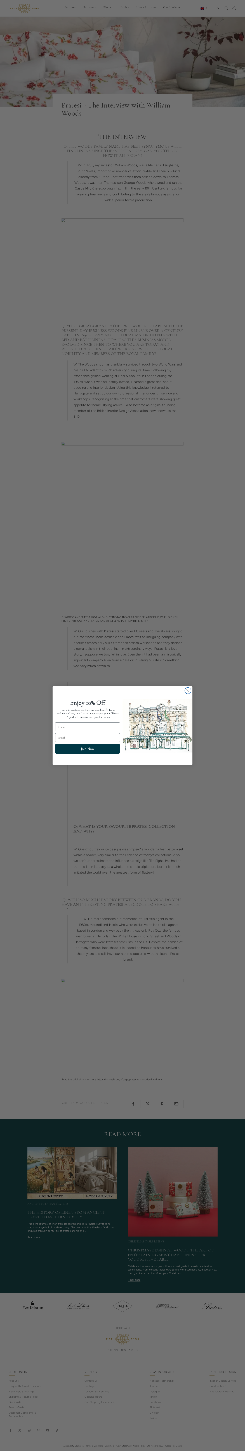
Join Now (87, 749)
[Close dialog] (188, 690)
